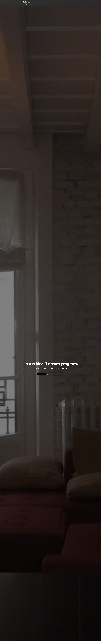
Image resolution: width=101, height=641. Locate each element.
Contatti (71, 3)
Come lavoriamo (50, 3)
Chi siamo (42, 3)
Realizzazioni (63, 3)
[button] (41, 374)
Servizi (57, 3)
